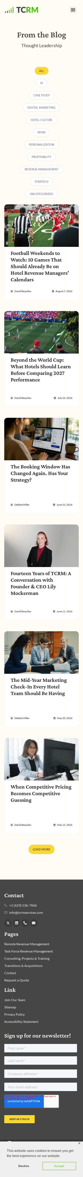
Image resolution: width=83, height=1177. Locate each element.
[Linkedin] (16, 923)
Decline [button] (23, 1166)
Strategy (42, 181)
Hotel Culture (41, 120)
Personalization (41, 144)
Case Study (41, 95)
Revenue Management (42, 169)
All (41, 70)
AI (41, 83)
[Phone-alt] (25, 923)
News (41, 132)
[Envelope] (33, 923)
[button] (73, 9)
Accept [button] (59, 1166)
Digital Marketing (41, 107)
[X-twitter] (8, 923)
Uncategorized (41, 194)
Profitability (41, 157)
